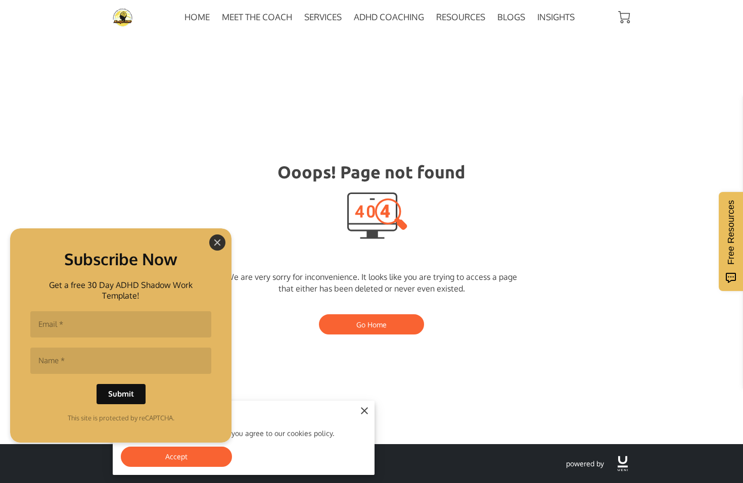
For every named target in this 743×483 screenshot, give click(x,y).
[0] (624, 17)
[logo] (622, 463)
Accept (176, 456)
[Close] (217, 242)
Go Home (371, 324)
